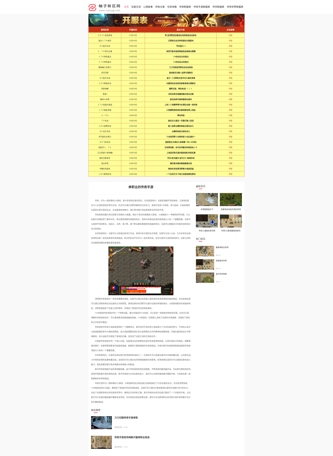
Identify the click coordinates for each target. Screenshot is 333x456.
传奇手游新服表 (202, 7)
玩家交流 (136, 7)
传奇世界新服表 (235, 7)
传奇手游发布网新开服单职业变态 (132, 437)
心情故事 (148, 7)
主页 (126, 7)
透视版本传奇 (221, 261)
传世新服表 (218, 7)
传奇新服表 (185, 7)
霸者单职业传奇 (222, 247)
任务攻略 (172, 7)
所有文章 (160, 7)
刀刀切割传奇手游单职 (126, 417)
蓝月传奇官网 (221, 274)
